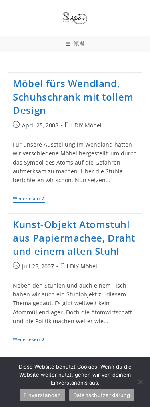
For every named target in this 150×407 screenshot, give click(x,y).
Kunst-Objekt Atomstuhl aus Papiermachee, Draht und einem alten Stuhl (74, 238)
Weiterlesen (29, 199)
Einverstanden (42, 395)
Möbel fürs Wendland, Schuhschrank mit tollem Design (73, 97)
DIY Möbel (88, 125)
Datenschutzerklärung (101, 395)
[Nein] (140, 382)
